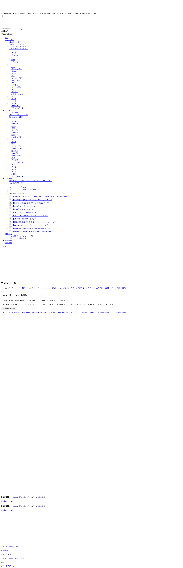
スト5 (13, 103)
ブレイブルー (16, 80)
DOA (13, 89)
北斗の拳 (14, 83)
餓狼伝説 (14, 55)
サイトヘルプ (6, 554)
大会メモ (8, 178)
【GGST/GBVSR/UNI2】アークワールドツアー (30, 216)
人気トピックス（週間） (18, 46)
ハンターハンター (18, 94)
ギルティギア (16, 69)
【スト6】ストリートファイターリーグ (27, 206)
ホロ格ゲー (15, 106)
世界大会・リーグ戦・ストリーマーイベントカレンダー (30, 181)
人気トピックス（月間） (18, 49)
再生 (40, 497)
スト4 (13, 101)
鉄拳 (13, 60)
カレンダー (13, 112)
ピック (29, 497)
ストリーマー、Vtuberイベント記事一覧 (24, 189)
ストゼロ (14, 92)
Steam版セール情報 (16, 117)
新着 (20, 497)
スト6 (13, 53)
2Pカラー (6, 31)
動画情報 (8, 240)
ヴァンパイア (16, 78)
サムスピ (14, 71)
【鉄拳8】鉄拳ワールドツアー (23, 209)
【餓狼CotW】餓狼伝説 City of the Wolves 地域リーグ (32, 228)
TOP (6, 38)
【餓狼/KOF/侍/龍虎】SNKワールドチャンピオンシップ (33, 222)
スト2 (13, 99)
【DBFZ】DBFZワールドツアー (24, 212)
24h (14, 497)
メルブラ (14, 85)
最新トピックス (15, 42)
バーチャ (14, 64)
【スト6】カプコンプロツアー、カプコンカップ (30, 203)
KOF (13, 67)
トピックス (9, 40)
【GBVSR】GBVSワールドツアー (25, 219)
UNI (13, 76)
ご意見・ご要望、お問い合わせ (13, 558)
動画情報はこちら (7, 501)
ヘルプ (7, 247)
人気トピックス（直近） (18, 44)
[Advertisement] (64, 23)
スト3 (13, 73)
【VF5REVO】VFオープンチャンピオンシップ (30, 225)
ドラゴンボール (17, 108)
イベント (8, 110)
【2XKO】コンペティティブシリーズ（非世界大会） (32, 231)
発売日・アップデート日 (18, 115)
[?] (10, 497)
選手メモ (8, 234)
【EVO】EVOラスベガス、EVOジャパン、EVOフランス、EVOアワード (40, 197)
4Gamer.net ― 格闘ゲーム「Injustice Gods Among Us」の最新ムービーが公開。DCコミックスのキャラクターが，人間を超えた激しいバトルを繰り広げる (69, 288)
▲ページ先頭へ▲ (7, 566)
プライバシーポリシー (9, 547)
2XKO (13, 57)
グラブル (14, 62)
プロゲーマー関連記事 (17, 238)
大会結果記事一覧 (16, 183)
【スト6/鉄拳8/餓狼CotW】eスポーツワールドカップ (32, 200)
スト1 (13, 96)
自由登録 (8, 243)
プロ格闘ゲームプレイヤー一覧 (21, 236)
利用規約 (4, 550)
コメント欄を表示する (8, 308)
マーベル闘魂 (16, 87)
